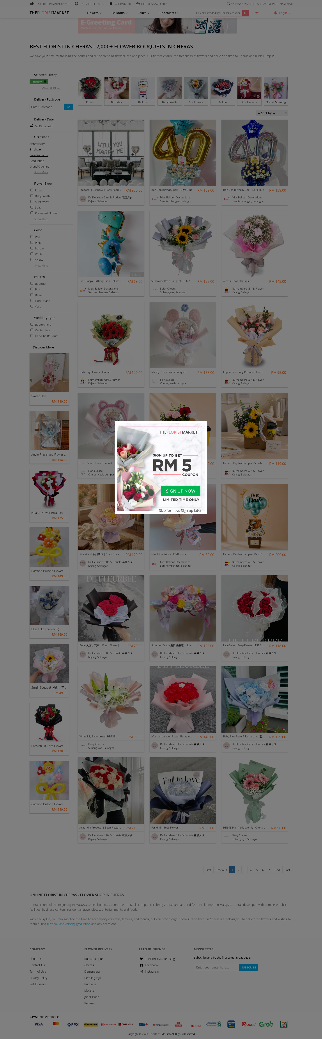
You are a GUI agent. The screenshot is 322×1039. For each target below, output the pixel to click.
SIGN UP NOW (180, 491)
